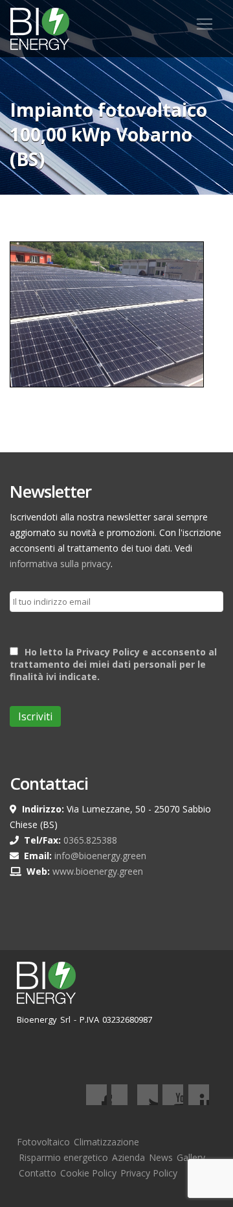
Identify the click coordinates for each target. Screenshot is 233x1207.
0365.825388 (90, 840)
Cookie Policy (88, 1173)
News (161, 1157)
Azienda (128, 1157)
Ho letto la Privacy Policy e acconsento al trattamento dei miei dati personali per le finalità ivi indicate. (113, 664)
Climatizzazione (106, 1142)
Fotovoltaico (43, 1142)
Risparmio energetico (63, 1157)
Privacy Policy (148, 1173)
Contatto (37, 1173)
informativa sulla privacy (60, 563)
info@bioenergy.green (100, 855)
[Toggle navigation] (204, 24)
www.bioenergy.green (97, 871)
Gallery (191, 1157)
